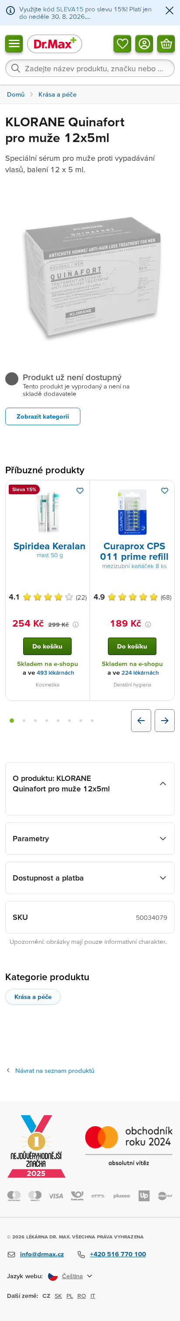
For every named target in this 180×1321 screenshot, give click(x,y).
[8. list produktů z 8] (92, 720)
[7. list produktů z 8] (81, 720)
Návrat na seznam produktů (54, 1070)
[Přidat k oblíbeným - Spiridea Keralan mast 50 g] (80, 490)
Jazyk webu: (25, 1275)
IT (92, 1295)
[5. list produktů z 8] (58, 720)
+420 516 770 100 (118, 1254)
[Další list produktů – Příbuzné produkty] (165, 720)
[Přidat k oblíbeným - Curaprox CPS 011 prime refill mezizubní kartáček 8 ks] (165, 490)
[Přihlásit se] (144, 43)
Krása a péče (33, 996)
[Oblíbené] (122, 43)
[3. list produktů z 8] (35, 720)
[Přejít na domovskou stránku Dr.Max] (54, 43)
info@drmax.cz (42, 1254)
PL (69, 1295)
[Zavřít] (169, 11)
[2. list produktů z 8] (24, 720)
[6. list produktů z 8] (69, 720)
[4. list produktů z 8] (46, 720)
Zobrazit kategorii (43, 416)
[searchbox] (90, 68)
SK (58, 1295)
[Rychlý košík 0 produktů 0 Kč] (166, 43)
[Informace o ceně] (76, 624)
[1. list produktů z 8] (11, 720)
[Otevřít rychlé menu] (14, 43)
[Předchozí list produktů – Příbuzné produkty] (141, 720)
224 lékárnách (140, 672)
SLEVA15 (69, 9)
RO (81, 1295)
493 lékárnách (55, 672)
